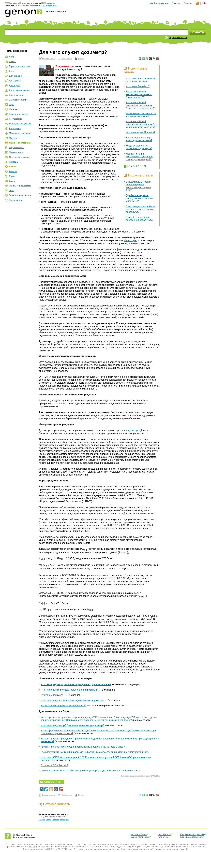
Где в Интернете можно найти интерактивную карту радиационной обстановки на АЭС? (90, 770)
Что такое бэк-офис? (138, 86)
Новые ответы (16, 152)
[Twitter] (143, 59)
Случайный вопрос (178, 37)
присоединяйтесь (48, 5)
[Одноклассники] (147, 59)
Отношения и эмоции (19, 157)
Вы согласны (164, 834)
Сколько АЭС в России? (54, 765)
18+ (204, 3)
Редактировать (48, 58)
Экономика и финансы (20, 195)
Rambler (55, 820)
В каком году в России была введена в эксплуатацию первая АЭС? (138, 185)
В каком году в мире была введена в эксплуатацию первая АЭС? (140, 209)
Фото (11, 190)
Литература (15, 128)
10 (145, 166)
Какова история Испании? (140, 132)
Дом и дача (14, 85)
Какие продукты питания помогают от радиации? (68, 730)
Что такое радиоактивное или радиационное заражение (72, 700)
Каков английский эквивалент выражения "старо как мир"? (139, 94)
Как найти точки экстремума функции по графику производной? (139, 156)
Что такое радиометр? (53, 725)
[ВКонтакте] (140, 59)
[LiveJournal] (154, 59)
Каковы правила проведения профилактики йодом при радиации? (78, 738)
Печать (81, 58)
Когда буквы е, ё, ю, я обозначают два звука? (139, 147)
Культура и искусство (20, 123)
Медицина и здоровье (20, 133)
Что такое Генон (139, 834)
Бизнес (12, 61)
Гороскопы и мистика (19, 66)
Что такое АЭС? (50, 757)
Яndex (48, 820)
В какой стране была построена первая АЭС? (139, 218)
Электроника (15, 200)
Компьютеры (15, 119)
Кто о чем (163, 837)
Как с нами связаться (191, 837)
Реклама (188, 3)
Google (42, 820)
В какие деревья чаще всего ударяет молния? (139, 139)
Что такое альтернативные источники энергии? (141, 79)
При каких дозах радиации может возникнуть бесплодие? (99, 720)
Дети (11, 71)
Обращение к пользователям (169, 849)
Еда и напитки (16, 95)
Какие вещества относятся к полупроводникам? (141, 114)
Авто (11, 57)
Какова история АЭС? (72, 757)
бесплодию (130, 240)
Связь (12, 176)
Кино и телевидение (19, 114)
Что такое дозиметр (52, 694)
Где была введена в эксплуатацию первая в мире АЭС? (139, 198)
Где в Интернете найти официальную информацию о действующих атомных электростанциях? (95, 752)
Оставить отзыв (52, 782)
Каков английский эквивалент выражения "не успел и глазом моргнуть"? (141, 124)
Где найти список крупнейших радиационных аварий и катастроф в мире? (83, 746)
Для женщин (15, 76)
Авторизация (161, 3)
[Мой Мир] (150, 59)
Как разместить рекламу (192, 834)
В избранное (66, 58)
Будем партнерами (140, 837)
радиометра (132, 430)
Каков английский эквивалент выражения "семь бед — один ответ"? (140, 105)
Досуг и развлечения (19, 90)
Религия (13, 171)
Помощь (176, 3)
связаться (34, 846)
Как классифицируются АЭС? (102, 757)
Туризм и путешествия (20, 186)
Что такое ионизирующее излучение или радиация (69, 689)
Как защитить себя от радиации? (114, 717)
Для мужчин (15, 80)
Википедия (64, 820)
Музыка (13, 138)
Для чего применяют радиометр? (85, 725)
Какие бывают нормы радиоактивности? (63, 705)
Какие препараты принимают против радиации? (68, 717)
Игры (11, 104)
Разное (12, 166)
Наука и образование (20, 143)
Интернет (13, 109)
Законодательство (18, 100)
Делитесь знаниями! (56, 12)
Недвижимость (16, 147)
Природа (13, 162)
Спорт (12, 181)
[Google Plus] (157, 59)
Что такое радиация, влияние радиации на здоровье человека (76, 684)
